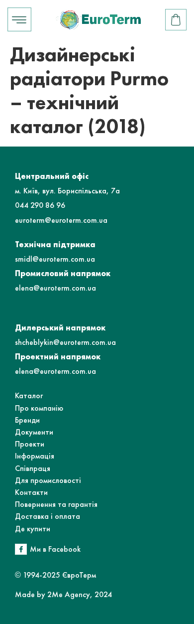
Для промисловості (48, 480)
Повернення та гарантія (56, 504)
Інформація (34, 456)
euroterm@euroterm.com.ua (61, 220)
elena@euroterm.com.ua (55, 288)
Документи (34, 432)
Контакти (31, 492)
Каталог (29, 395)
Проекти (29, 444)
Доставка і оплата (47, 516)
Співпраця (32, 468)
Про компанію (39, 408)
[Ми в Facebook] (21, 549)
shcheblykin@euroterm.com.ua (65, 342)
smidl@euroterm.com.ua (55, 259)
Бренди (27, 420)
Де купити (32, 528)
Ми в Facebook (55, 549)
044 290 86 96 (40, 205)
